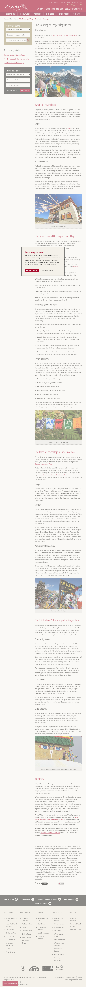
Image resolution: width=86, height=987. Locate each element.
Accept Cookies (32, 270)
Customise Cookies (47, 270)
